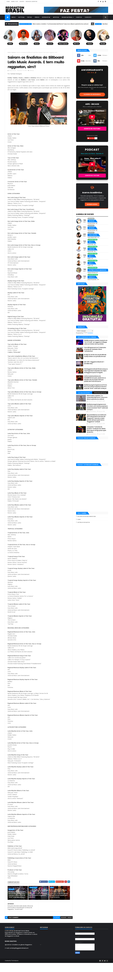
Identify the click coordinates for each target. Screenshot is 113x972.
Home (8, 1)
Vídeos (37, 17)
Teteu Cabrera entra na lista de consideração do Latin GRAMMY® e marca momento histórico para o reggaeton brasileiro (38, 893)
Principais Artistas (100, 392)
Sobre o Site (14, 1)
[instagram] (105, 1)
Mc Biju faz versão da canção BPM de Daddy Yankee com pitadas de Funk (95, 355)
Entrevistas (46, 17)
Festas (29, 17)
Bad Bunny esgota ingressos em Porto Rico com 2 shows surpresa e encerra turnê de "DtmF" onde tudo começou (17, 894)
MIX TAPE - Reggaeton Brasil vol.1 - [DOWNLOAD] (94, 362)
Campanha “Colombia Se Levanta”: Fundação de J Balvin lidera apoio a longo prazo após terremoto (96, 429)
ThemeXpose (14, 960)
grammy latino (33, 887)
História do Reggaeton (83, 522)
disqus (70, 917)
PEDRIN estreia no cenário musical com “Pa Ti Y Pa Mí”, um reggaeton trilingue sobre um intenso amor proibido (95, 342)
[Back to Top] (107, 961)
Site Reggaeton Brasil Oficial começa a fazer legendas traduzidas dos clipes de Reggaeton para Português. (96, 370)
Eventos (79, 17)
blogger (63, 917)
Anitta (51, 887)
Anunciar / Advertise (31, 1)
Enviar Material (67, 17)
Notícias (21, 17)
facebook (56, 917)
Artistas (56, 17)
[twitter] (101, 1)
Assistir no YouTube (92, 175)
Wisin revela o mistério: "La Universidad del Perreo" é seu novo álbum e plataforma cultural (36, 24)
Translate (90, 333)
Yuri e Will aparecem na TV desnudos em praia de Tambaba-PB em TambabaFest (95, 349)
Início (14, 17)
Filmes (79, 519)
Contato (21, 1)
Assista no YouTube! (92, 129)
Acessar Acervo (92, 204)
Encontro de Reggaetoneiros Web (86, 516)
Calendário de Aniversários (92, 94)
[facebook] (98, 1)
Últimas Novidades (84, 392)
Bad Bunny (73, 24)
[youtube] (103, 1)
